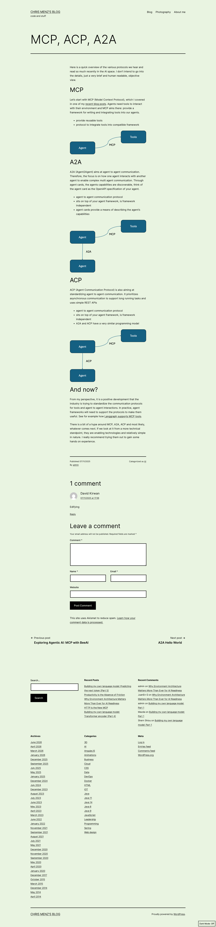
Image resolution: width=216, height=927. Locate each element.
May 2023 (35, 806)
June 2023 (36, 802)
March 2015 (36, 883)
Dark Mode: (205, 923)
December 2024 (39, 781)
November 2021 (38, 828)
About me (180, 12)
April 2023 (35, 811)
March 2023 (36, 815)
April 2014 (35, 896)
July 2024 (35, 785)
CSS (86, 768)
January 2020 (37, 871)
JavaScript (90, 815)
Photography (163, 12)
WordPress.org (146, 755)
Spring (87, 828)
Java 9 (87, 811)
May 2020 (35, 862)
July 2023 (35, 798)
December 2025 (39, 759)
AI (145, 461)
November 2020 (39, 853)
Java (86, 793)
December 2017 (38, 875)
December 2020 (39, 849)
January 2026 (37, 755)
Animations (90, 755)
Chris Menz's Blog (45, 12)
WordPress (179, 914)
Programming (91, 823)
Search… (35, 680)
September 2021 (39, 832)
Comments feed (146, 750)
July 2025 (35, 768)
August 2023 (37, 793)
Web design (90, 832)
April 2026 (35, 746)
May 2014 (35, 892)
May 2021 (35, 845)
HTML (87, 785)
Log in (141, 742)
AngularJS (89, 750)
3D (85, 742)
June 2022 (36, 819)
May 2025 (35, 772)
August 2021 (37, 836)
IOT (86, 789)
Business (89, 759)
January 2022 (37, 823)
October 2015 (37, 879)
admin (76, 465)
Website (74, 587)
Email (114, 571)
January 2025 (37, 776)
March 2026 (36, 750)
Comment (76, 540)
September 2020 (39, 858)
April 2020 (35, 866)
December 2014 (38, 888)
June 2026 (36, 742)
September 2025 (39, 763)
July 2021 (35, 840)
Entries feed (144, 746)
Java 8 (87, 806)
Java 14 (88, 802)
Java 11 (88, 798)
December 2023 (39, 789)
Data (86, 772)
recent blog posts (95, 103)
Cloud (87, 763)
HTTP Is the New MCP (96, 707)
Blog (149, 12)
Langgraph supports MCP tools (122, 416)
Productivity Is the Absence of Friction (104, 694)
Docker (88, 781)
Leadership (90, 819)
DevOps (88, 776)
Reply (73, 514)
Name (74, 571)
